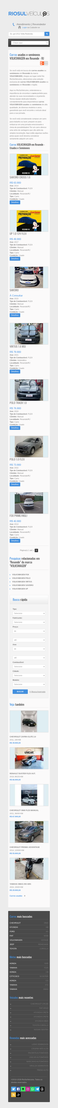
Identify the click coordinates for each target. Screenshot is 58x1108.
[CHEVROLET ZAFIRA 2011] (29, 721)
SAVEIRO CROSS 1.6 (20, 177)
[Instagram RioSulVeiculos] (27, 1091)
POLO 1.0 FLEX (17, 459)
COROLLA (44, 949)
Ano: (15, 645)
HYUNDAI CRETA (41, 1012)
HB (47, 927)
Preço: (15, 627)
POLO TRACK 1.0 (18, 403)
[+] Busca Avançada (37, 692)
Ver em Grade (46, 63)
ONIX (46, 923)
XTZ (46, 985)
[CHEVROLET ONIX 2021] (29, 795)
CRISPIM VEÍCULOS (39, 1049)
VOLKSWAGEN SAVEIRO (22, 585)
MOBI (46, 936)
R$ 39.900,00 (15, 743)
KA (47, 932)
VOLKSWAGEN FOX (20, 575)
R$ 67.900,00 (15, 817)
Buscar (20, 691)
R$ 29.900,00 (15, 890)
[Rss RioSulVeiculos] (13, 1096)
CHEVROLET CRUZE (39, 1004)
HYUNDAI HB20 (41, 1021)
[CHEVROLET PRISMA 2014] (29, 832)
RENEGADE (43, 944)
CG (47, 981)
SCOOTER (44, 976)
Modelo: (16, 680)
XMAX (45, 989)
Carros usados (16, 896)
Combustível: (18, 662)
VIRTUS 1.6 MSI (18, 346)
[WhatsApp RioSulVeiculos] (32, 1091)
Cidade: (16, 671)
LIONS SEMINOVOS (40, 1044)
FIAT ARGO (43, 1008)
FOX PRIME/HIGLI (18, 515)
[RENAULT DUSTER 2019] (29, 758)
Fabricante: (17, 618)
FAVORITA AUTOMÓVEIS (38, 1053)
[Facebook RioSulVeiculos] (18, 1091)
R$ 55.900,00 (15, 853)
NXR (46, 963)
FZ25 (46, 968)
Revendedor (39, 24)
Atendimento (23, 24)
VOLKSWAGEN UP (20, 589)
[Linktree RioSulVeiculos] (23, 1091)
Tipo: (15, 609)
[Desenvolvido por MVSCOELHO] (18, 1096)
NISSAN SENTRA (41, 1030)
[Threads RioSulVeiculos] (42, 1091)
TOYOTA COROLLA (40, 1025)
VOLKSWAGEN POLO (21, 578)
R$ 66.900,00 (15, 780)
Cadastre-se (35, 27)
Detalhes (15, 202)
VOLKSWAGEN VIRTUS (22, 582)
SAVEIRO (14, 290)
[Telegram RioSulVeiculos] (37, 1091)
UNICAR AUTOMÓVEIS (38, 1057)
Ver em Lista (42, 63)
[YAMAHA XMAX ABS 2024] (29, 869)
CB (47, 972)
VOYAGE (44, 940)
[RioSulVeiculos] (29, 14)
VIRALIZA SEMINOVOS (38, 1066)
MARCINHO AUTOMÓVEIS (37, 1062)
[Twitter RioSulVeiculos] (13, 1091)
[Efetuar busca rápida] (46, 34)
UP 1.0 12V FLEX (18, 233)
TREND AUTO (42, 1070)
